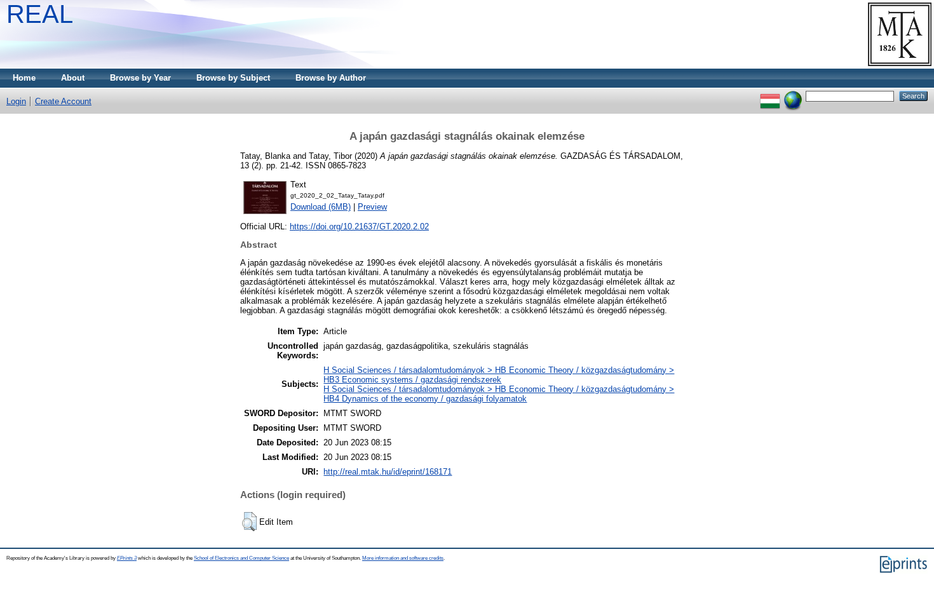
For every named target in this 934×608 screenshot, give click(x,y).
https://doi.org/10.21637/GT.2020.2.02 (359, 226)
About (73, 78)
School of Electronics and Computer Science (241, 558)
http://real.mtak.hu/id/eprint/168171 (387, 471)
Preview (372, 207)
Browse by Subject (233, 78)
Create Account (63, 101)
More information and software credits (402, 558)
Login (16, 101)
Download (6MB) (320, 207)
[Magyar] (770, 95)
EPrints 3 (127, 558)
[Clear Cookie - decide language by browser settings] (793, 95)
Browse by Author (330, 78)
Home (24, 78)
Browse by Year (140, 78)
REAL (39, 14)
